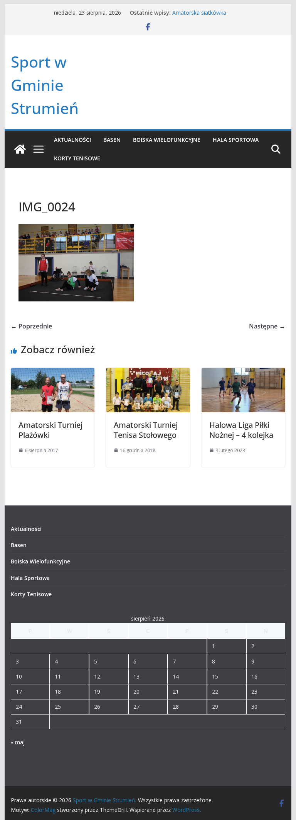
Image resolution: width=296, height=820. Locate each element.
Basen (112, 139)
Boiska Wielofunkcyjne (166, 139)
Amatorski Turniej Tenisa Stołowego (146, 430)
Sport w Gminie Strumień (45, 85)
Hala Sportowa (236, 139)
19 (97, 691)
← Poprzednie (31, 326)
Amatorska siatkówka (199, 12)
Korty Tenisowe (77, 158)
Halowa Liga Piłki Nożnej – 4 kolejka (241, 430)
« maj (18, 742)
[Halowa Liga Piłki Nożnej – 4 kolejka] (244, 373)
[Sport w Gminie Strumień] (20, 149)
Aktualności (72, 139)
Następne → (267, 326)
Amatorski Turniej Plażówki (50, 430)
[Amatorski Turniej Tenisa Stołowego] (148, 373)
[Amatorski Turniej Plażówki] (53, 373)
